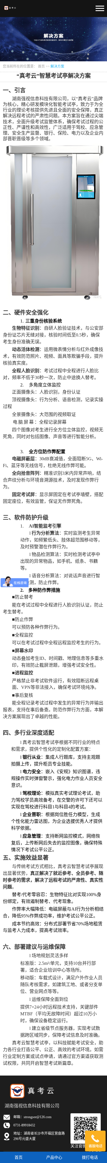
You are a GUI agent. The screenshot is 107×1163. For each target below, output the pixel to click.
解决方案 (57, 66)
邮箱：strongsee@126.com (32, 1117)
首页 (41, 66)
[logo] (10, 6)
